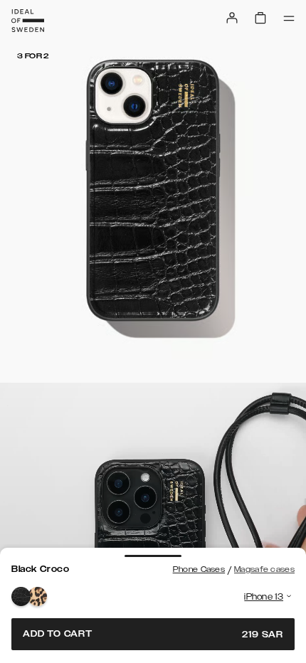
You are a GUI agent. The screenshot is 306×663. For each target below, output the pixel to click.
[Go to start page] (27, 20)
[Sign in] (232, 18)
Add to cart (153, 634)
